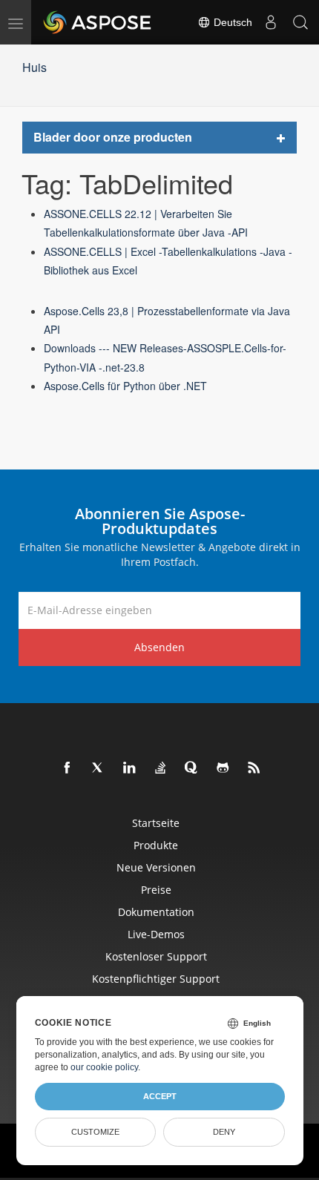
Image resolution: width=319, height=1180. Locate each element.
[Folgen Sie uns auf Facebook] (67, 768)
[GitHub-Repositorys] (223, 768)
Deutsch (231, 22)
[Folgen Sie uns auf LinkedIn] (129, 768)
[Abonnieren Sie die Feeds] (254, 768)
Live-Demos (156, 934)
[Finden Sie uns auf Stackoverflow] (161, 768)
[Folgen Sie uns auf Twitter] (98, 768)
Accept (160, 1096)
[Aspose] (98, 22)
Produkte (156, 845)
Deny (224, 1131)
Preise (156, 890)
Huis (34, 67)
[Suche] (300, 22)
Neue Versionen (156, 867)
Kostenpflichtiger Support (156, 979)
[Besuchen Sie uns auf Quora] (192, 768)
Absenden (159, 647)
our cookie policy (104, 1067)
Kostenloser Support (156, 956)
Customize (95, 1131)
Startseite (156, 823)
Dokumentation (156, 912)
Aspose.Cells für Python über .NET (125, 385)
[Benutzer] (271, 22)
